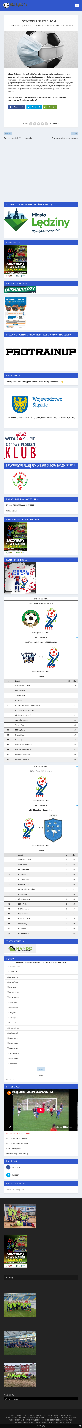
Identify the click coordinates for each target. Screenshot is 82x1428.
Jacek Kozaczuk (13, 1033)
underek (18, 25)
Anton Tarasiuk (13, 1058)
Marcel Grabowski (14, 967)
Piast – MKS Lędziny (13, 1149)
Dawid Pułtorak (13, 1038)
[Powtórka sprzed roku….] (41, 49)
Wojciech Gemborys (15, 1023)
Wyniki (41, 1075)
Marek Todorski (13, 1048)
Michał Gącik (12, 1018)
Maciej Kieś (12, 1013)
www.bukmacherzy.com (15, 1190)
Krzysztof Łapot (13, 982)
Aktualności (39, 25)
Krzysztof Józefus (14, 992)
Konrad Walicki (13, 1043)
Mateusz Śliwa (13, 1002)
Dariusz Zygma (13, 977)
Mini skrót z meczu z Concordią (18, 1133)
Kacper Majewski (14, 997)
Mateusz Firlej (13, 1064)
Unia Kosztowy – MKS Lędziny (17, 1154)
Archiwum (10, 1079)
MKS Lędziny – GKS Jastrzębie (17, 1143)
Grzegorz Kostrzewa (15, 1028)
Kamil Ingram (13, 987)
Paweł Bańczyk (13, 1007)
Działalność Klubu (52, 25)
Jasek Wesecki (13, 972)
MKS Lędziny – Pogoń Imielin (16, 1138)
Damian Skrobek (14, 1053)
